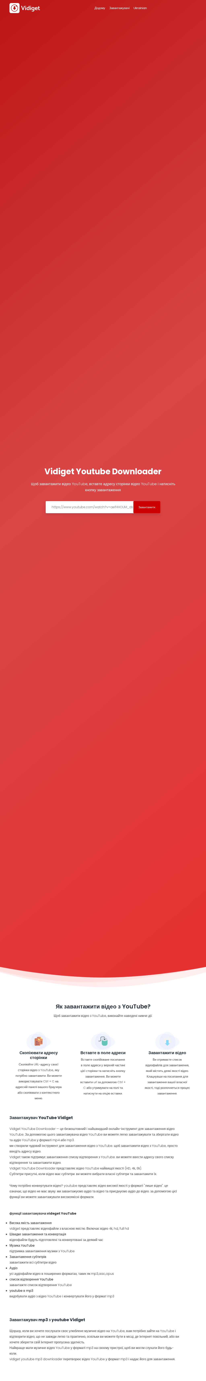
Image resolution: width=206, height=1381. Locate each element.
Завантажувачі (119, 8)
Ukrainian (140, 8)
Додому (100, 8)
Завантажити (146, 507)
